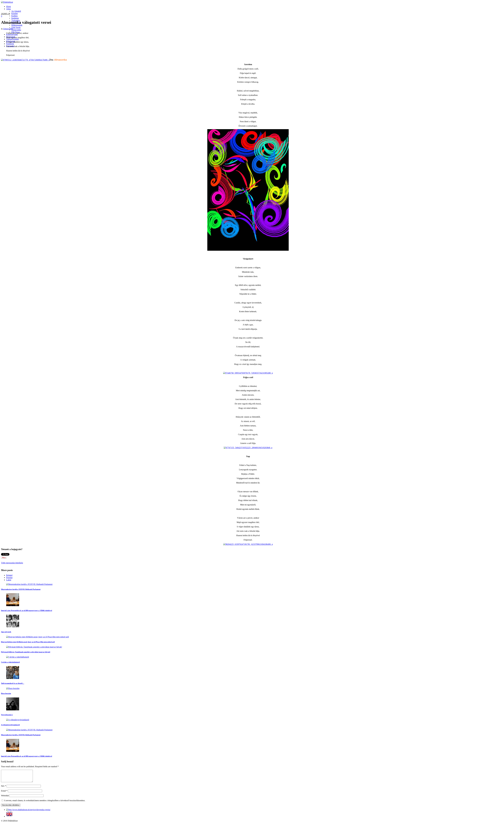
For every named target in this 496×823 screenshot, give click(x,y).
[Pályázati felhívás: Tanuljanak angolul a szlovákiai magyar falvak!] (34, 647)
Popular (9, 577)
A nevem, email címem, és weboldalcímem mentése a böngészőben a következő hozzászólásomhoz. (44, 800)
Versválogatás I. (7, 715)
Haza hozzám (6, 693)
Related (9, 575)
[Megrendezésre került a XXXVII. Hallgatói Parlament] (29, 584)
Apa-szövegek (6, 632)
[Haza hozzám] (12, 688)
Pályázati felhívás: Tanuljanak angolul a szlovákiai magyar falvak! (25, 652)
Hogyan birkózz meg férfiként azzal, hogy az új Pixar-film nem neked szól (28, 642)
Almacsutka (8, 29)
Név (3, 786)
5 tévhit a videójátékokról (10, 662)
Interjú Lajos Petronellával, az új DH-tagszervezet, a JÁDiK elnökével (26, 610)
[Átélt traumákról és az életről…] (12, 678)
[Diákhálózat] (7, 2)
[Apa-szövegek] (12, 627)
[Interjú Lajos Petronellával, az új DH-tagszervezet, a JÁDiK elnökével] (12, 605)
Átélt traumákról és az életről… (12, 683)
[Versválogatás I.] (12, 710)
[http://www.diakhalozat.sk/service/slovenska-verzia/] (28, 810)
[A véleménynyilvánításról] (17, 720)
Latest (8, 580)
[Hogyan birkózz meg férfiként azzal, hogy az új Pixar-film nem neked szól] (37, 637)
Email (4, 791)
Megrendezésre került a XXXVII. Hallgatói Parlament (20, 589)
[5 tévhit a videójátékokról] (17, 657)
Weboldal (5, 795)
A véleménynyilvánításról (10, 725)
